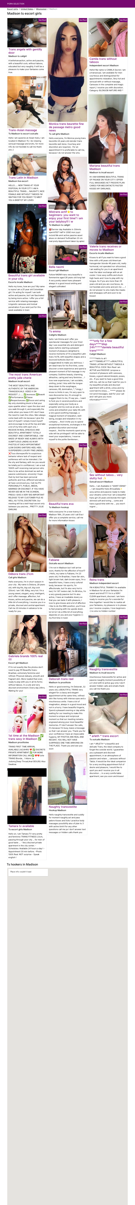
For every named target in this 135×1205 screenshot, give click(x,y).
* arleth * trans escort (104, 736)
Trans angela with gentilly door (25, 51)
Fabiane (54, 560)
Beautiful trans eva (61, 503)
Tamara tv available (21, 826)
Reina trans (97, 579)
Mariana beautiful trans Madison (105, 167)
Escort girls (12, 9)
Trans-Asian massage (22, 130)
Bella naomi (56, 267)
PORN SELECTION (15, 3)
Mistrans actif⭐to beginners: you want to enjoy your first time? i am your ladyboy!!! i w (66, 216)
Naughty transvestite (63, 806)
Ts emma (55, 331)
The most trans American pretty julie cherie (25, 376)
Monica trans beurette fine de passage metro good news (66, 127)
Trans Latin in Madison (23, 177)
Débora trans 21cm (20, 574)
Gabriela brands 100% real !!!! (25, 657)
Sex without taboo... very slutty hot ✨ (106, 476)
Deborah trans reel (61, 679)
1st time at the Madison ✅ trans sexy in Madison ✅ (26, 737)
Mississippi (41, 9)
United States (27, 9)
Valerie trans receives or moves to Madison (105, 248)
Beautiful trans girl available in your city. (26, 277)
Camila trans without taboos (103, 60)
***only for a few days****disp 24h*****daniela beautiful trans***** (107, 345)
